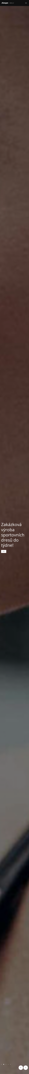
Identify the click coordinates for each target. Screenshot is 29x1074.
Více (4, 551)
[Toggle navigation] (26, 3)
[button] (1, 1064)
